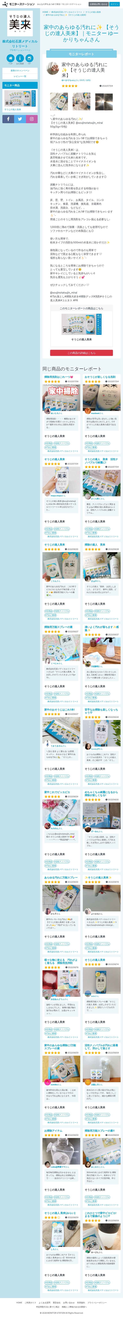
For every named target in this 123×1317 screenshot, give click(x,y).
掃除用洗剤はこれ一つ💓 (58, 376)
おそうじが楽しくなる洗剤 (100, 376)
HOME (19, 1302)
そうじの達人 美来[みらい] (59, 1213)
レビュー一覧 (20, 76)
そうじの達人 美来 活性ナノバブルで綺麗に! (101, 461)
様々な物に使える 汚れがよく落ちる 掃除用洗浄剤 (61, 961)
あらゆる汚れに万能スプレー (61, 877)
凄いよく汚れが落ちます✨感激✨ (102, 628)
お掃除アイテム (53, 1130)
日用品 (49, 443)
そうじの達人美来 (54, 459)
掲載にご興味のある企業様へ (74, 1307)
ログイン (114, 4)
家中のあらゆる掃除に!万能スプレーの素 (60, 1047)
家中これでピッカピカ (57, 792)
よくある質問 (44, 1302)
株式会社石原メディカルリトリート (63, 451)
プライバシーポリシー (97, 1302)
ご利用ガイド (30, 1302)
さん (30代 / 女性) (76, 80)
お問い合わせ (69, 1302)
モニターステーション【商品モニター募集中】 (19, 4)
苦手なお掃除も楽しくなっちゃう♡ (101, 711)
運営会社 (57, 1302)
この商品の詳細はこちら (81, 352)
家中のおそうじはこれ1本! (59, 709)
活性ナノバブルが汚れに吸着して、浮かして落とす (101, 1047)
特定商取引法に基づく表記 (47, 1307)
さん (56, 413)
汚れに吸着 (51, 447)
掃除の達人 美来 (95, 544)
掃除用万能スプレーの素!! (100, 1130)
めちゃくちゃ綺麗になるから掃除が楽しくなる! (101, 793)
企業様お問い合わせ (98, 4)
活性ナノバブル (62, 443)
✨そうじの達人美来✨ (98, 877)
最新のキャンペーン (20, 70)
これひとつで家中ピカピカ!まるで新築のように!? (100, 1214)
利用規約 (81, 1302)
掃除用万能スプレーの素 (58, 627)
